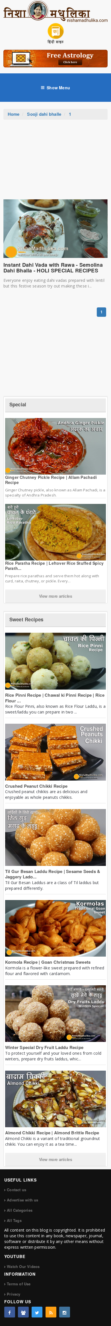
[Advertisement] (55, 162)
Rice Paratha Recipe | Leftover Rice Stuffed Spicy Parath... (54, 565)
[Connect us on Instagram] (64, 1312)
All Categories (19, 1210)
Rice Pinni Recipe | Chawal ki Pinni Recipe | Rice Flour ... (54, 698)
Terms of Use (18, 1283)
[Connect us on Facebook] (9, 1312)
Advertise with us (22, 1200)
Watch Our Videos (23, 1266)
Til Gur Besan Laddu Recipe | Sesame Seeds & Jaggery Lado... (52, 874)
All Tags (14, 1220)
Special (17, 404)
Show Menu (58, 87)
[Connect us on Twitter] (37, 1312)
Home (14, 114)
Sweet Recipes (26, 619)
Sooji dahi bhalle (44, 114)
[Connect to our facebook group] (23, 1312)
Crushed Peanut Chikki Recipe (36, 786)
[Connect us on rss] (51, 1312)
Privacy (13, 1294)
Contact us (16, 1189)
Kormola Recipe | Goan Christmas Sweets (48, 962)
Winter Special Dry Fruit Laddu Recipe (44, 1047)
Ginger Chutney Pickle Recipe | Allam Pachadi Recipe (51, 479)
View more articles (55, 596)
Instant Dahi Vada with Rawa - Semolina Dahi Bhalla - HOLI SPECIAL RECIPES (53, 267)
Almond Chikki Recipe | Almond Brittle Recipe (52, 1133)
